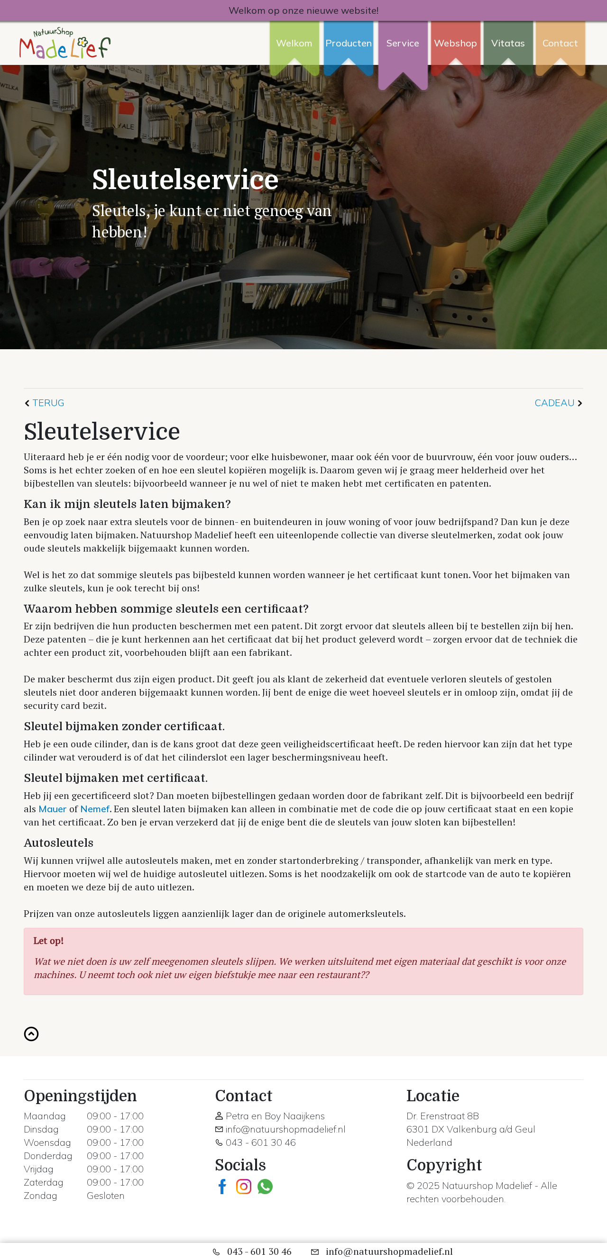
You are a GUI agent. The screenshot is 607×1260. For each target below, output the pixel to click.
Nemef (95, 809)
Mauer (52, 809)
